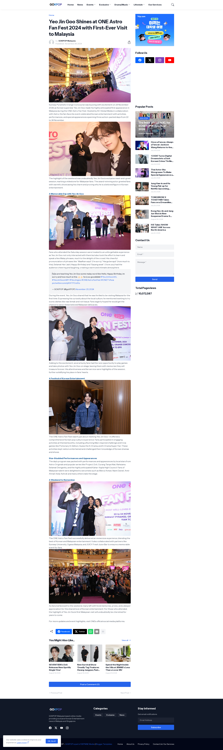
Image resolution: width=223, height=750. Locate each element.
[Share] (128, 42)
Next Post (125, 693)
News (80, 4)
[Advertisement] (154, 84)
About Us (130, 744)
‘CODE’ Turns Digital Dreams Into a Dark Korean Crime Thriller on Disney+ (162, 158)
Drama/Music (121, 4)
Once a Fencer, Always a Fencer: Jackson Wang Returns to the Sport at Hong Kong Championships (162, 145)
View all (125, 640)
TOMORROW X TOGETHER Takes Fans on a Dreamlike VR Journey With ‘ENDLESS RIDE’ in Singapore (161, 200)
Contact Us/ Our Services (163, 744)
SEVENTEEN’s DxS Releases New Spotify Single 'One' (60, 667)
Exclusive (104, 4)
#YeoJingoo (75, 280)
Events (90, 4)
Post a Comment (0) (90, 684)
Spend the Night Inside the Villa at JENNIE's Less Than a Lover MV (118, 667)
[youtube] (169, 60)
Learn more (22, 742)
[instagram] (159, 60)
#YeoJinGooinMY (60, 280)
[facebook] (139, 60)
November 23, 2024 (85, 289)
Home (70, 4)
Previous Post (56, 693)
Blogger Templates (104, 744)
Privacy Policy (143, 744)
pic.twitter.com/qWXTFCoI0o (66, 283)
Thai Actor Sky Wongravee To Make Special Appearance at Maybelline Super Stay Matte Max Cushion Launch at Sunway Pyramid (162, 172)
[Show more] (103, 631)
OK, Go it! (52, 741)
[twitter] (149, 60)
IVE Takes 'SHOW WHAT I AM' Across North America (160, 227)
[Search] (171, 4)
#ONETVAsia (107, 280)
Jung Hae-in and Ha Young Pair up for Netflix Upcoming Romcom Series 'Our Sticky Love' (161, 186)
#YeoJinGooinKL (109, 277)
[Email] (96, 631)
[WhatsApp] (90, 631)
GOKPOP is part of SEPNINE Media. (80, 744)
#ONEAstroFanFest (91, 280)
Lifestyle (138, 4)
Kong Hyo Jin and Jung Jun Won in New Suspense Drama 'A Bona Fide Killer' (162, 213)
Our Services (155, 4)
